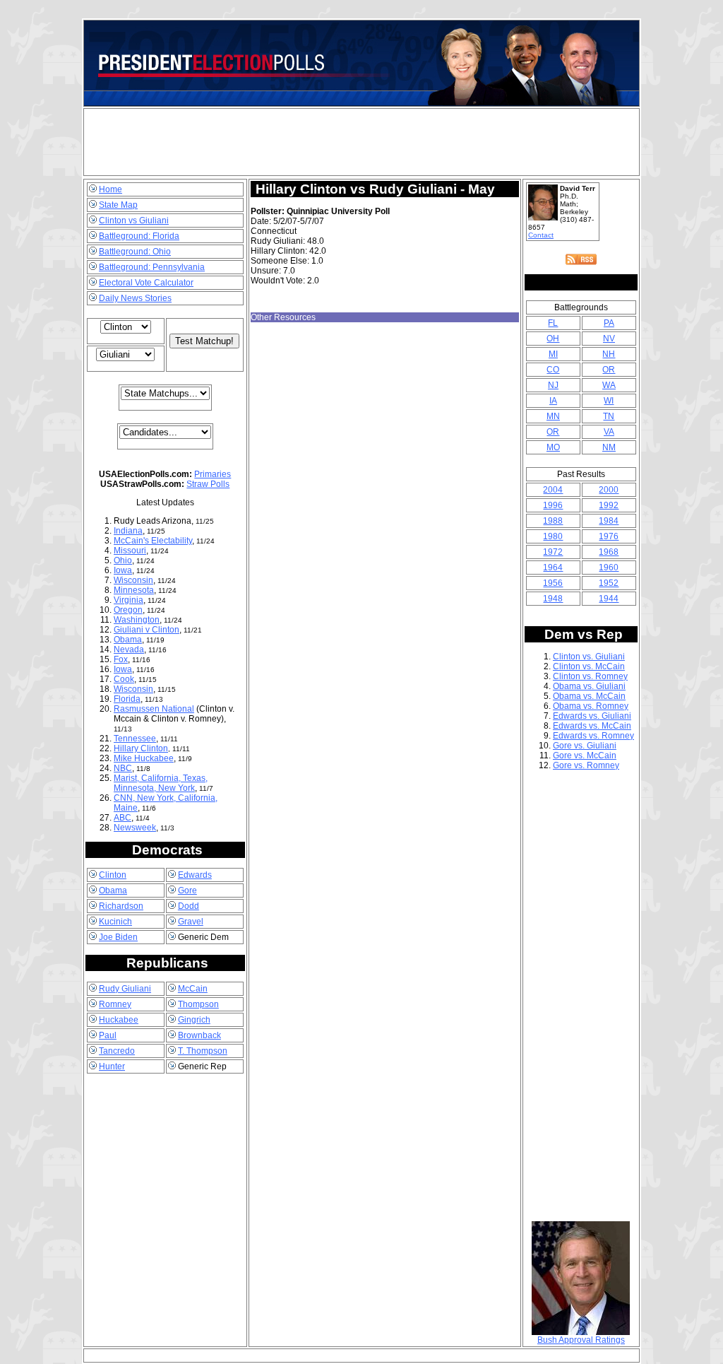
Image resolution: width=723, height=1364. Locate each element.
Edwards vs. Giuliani (592, 716)
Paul (107, 1035)
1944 (609, 599)
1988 (553, 521)
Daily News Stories (135, 298)
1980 (553, 536)
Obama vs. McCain (589, 696)
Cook (124, 679)
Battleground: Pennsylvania (152, 267)
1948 (553, 599)
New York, (157, 798)
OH (552, 338)
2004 (553, 490)
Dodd (188, 906)
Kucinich (115, 922)
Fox (121, 659)
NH (608, 354)
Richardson (121, 906)
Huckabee (118, 1020)
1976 (609, 536)
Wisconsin (133, 580)
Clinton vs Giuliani (134, 220)
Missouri (130, 550)
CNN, (125, 798)
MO (553, 447)
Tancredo (117, 1051)
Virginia (128, 600)
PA (609, 323)
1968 (609, 552)
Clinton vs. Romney (590, 676)
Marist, (127, 778)
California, (162, 778)
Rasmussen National (154, 709)
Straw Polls (207, 484)
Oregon (128, 610)
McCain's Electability (153, 541)
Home (110, 189)
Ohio (123, 560)
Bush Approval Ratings (581, 1340)
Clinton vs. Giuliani (589, 657)
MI (553, 354)
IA (553, 401)
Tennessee (135, 738)
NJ (553, 385)
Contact (541, 235)
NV (609, 338)
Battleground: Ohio (135, 252)
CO (552, 370)
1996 (553, 505)
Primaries (212, 474)
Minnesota (134, 590)
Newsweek (135, 828)
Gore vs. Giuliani (584, 746)
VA (609, 432)
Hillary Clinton (141, 748)
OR (608, 370)
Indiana (128, 531)
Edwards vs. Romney (593, 736)
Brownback (199, 1035)
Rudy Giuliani (125, 989)
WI (609, 401)
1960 (609, 567)
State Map (118, 205)
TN (608, 416)
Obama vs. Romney (590, 706)
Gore (187, 890)
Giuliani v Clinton (146, 630)
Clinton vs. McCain (589, 666)
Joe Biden (118, 937)
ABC (122, 818)
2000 (609, 490)
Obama (128, 640)
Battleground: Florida (139, 236)
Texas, (195, 778)
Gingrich (194, 1020)
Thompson (198, 1004)
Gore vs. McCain (584, 755)
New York (176, 788)
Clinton (112, 875)
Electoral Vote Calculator (146, 283)
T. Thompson (202, 1051)
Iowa (123, 570)
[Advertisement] (361, 142)
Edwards (195, 875)
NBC (123, 768)
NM (609, 447)
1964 (553, 567)
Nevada (129, 649)
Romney (115, 1004)
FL (553, 323)
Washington (137, 620)
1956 (553, 583)
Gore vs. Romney (586, 765)
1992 (609, 505)
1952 (609, 583)
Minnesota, (136, 788)
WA (609, 385)
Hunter (112, 1066)
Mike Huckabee (144, 758)
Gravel (190, 922)
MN (553, 416)
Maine (126, 808)
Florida (127, 699)
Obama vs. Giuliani (589, 686)
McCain (193, 989)
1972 (553, 552)
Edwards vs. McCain (592, 726)
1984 (609, 521)
